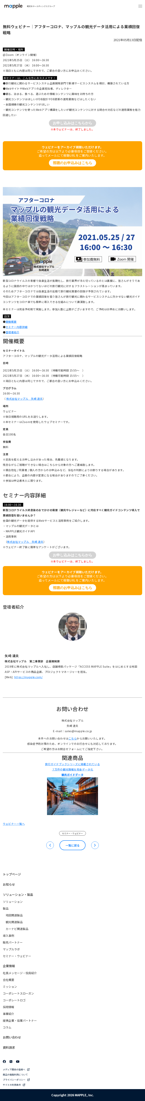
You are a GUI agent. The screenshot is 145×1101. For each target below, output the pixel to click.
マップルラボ (11, 949)
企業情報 (9, 966)
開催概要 (11, 322)
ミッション (10, 987)
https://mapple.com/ (28, 677)
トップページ (12, 874)
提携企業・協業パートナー (20, 1020)
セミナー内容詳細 (17, 327)
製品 (5, 908)
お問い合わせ (12, 1037)
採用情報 (8, 1007)
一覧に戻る (73, 845)
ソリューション (13, 902)
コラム (7, 1027)
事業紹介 (8, 1014)
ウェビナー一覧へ (14, 824)
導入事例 (8, 936)
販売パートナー (13, 942)
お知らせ (9, 884)
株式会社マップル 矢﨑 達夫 (24, 399)
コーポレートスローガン (18, 993)
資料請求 (9, 1047)
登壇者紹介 (12, 332)
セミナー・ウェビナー (72, 833)
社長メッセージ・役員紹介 (20, 973)
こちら (73, 738)
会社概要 (8, 980)
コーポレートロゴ (14, 1000)
